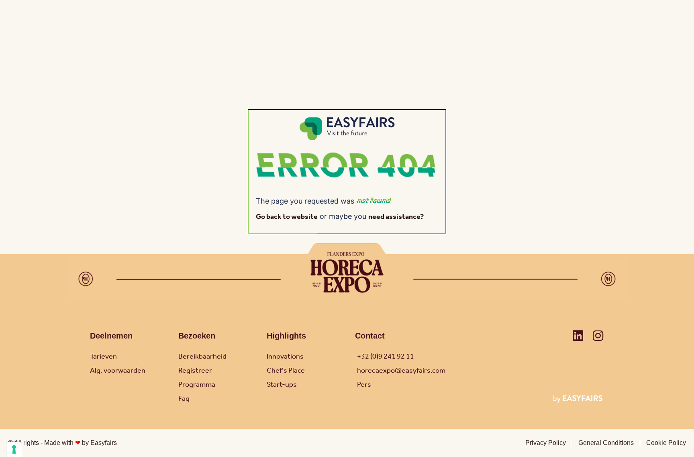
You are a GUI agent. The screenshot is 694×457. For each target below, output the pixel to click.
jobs (564, 26)
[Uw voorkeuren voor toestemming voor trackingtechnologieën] (14, 449)
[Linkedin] (578, 336)
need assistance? (396, 217)
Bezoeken (196, 335)
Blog (416, 26)
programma (426, 72)
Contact (592, 26)
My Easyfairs (631, 26)
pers (438, 26)
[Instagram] (598, 336)
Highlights (286, 335)
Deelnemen (111, 335)
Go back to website (287, 217)
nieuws (463, 26)
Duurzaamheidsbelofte (515, 26)
